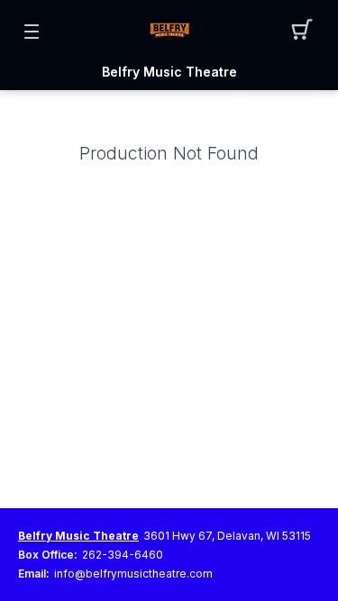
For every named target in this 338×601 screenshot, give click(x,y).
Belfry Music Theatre (169, 72)
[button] (307, 32)
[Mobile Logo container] (169, 31)
